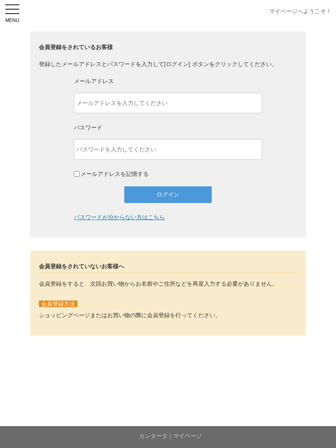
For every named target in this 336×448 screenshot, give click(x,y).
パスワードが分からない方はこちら (119, 217)
